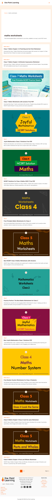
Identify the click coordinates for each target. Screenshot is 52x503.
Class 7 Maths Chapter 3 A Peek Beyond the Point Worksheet (22, 49)
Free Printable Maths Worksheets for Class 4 (17, 221)
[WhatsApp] (22, 487)
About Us (3, 487)
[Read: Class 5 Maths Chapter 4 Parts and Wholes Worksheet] (26, 441)
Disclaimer (3, 490)
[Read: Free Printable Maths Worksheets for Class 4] (26, 203)
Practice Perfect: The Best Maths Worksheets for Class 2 (21, 300)
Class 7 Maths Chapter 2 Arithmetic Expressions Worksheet (21, 62)
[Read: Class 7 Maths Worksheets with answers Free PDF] (26, 83)
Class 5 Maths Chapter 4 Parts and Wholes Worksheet (20, 459)
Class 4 (5, 178)
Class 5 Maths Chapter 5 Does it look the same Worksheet (21, 420)
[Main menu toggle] (49, 2)
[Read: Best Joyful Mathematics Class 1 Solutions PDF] (26, 322)
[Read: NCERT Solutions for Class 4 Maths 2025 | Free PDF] (26, 163)
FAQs (2, 492)
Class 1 (5, 337)
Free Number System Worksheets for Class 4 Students (20, 380)
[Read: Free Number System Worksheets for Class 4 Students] (26, 362)
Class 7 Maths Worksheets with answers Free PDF (19, 101)
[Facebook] (30, 487)
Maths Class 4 (7, 377)
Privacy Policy (4, 489)
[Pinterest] (25, 487)
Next (47, 471)
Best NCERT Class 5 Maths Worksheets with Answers (20, 260)
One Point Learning (11, 3)
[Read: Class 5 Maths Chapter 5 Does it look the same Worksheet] (26, 401)
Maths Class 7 (7, 46)
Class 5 (5, 258)
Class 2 (5, 139)
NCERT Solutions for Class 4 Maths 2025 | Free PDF (19, 181)
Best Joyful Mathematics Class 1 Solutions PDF (18, 340)
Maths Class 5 (7, 417)
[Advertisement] (26, 24)
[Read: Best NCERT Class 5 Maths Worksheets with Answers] (26, 242)
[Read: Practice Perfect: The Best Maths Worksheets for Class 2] (26, 282)
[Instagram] (27, 487)
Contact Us (3, 493)
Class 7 (5, 99)
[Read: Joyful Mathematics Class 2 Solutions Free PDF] (26, 123)
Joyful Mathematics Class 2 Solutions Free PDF (18, 141)
